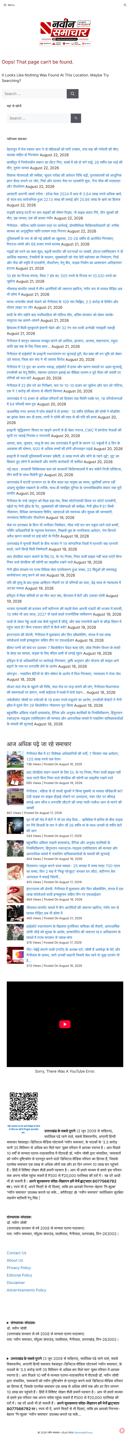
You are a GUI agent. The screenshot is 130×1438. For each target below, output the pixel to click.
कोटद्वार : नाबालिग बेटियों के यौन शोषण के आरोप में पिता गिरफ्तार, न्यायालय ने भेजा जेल (64, 674)
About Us (15, 1260)
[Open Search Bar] (125, 5)
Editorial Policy (19, 1275)
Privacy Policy (19, 1268)
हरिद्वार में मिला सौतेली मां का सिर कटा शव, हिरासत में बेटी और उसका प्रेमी (56, 595)
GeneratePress (83, 1432)
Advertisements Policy (26, 1290)
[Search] (73, 93)
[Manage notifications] (122, 1430)
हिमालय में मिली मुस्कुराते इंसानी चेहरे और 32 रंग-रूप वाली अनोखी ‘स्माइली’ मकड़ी (61, 328)
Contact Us (16, 1253)
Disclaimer (16, 1282)
